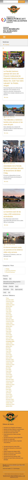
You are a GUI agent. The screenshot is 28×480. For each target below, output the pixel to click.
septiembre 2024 (10, 304)
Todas (7, 269)
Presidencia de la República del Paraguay (13, 427)
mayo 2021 (8, 351)
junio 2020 (8, 369)
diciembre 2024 (10, 299)
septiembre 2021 (10, 344)
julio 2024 (8, 308)
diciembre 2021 (10, 339)
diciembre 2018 (10, 399)
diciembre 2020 (10, 359)
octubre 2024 (9, 303)
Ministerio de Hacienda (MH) (10, 454)
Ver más (6, 97)
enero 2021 (9, 358)
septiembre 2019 (10, 384)
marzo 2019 (9, 394)
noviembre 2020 (10, 361)
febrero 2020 (9, 376)
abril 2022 (8, 333)
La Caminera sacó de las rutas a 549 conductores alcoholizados (12, 214)
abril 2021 (8, 353)
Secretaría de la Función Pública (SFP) (12, 431)
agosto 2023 (9, 326)
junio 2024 (8, 309)
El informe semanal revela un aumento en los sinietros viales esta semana (13, 250)
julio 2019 (8, 387)
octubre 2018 (9, 402)
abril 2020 (8, 373)
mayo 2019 (8, 391)
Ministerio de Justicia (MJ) (9, 439)
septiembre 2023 (10, 324)
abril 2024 (8, 313)
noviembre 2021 (10, 341)
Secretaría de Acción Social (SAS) (11, 432)
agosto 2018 (9, 406)
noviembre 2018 (10, 401)
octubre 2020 (9, 363)
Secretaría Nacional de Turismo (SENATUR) (13, 437)
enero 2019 (9, 397)
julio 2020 (8, 368)
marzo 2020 (9, 374)
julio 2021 (8, 348)
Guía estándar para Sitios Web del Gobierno (14, 465)
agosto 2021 (9, 346)
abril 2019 (8, 392)
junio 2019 (8, 389)
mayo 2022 (8, 331)
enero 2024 (9, 318)
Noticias (7, 44)
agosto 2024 (9, 306)
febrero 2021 (9, 356)
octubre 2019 (9, 382)
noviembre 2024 (10, 301)
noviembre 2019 (10, 381)
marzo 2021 (9, 354)
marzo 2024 (9, 314)
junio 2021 (8, 349)
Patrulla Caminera (10, 272)
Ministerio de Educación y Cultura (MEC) (12, 453)
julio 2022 (8, 328)
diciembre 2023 (10, 319)
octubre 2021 (9, 343)
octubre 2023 (9, 323)
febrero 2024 (9, 316)
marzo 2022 (9, 334)
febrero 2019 (9, 396)
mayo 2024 (8, 311)
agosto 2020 (9, 366)
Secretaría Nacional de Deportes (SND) (12, 456)
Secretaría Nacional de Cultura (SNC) (12, 446)
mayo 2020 (8, 371)
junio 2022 (8, 329)
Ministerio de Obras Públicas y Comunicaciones (14, 429)
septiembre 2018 (10, 404)
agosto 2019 (9, 386)
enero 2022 (9, 338)
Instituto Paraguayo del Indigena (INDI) (12, 451)
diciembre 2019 (10, 379)
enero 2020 (9, 377)
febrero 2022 (9, 336)
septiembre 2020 (10, 364)
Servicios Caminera (11, 270)
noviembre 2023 (10, 321)
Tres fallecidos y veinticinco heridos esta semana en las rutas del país (13, 122)
